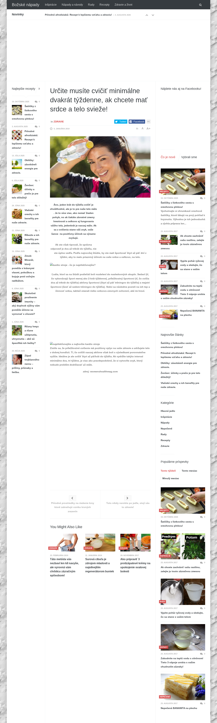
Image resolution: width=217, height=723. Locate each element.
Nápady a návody (72, 4)
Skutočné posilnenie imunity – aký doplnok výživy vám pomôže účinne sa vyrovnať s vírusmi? (26, 303)
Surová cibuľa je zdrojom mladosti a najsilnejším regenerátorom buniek (99, 565)
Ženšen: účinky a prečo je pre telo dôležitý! (25, 191)
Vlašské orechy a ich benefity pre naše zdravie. (25, 216)
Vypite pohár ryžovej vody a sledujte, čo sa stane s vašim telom (182, 267)
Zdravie (59, 121)
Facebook (139, 121)
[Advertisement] (108, 45)
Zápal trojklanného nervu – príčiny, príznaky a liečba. (25, 364)
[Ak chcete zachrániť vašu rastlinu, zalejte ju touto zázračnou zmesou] (183, 546)
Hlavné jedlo (168, 411)
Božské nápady (25, 4)
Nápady (165, 422)
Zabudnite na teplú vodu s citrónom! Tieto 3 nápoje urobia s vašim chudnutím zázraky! (183, 292)
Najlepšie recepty (23, 88)
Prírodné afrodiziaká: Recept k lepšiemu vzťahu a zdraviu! (25, 139)
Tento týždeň (168, 470)
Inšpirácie (51, 4)
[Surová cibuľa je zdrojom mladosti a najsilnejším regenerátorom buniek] (100, 542)
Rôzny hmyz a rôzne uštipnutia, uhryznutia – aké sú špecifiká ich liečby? (25, 334)
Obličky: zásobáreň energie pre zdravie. (68, 14)
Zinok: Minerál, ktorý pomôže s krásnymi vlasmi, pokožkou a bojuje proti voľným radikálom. (23, 268)
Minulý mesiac (170, 478)
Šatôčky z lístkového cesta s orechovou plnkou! (177, 204)
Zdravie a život (123, 4)
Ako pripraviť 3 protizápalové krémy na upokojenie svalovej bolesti (135, 565)
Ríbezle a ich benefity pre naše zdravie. (32, 239)
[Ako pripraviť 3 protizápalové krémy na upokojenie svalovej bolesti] (135, 542)
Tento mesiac (189, 470)
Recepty (105, 4)
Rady (91, 4)
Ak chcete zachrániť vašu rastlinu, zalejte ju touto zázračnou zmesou (182, 242)
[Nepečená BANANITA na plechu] (183, 687)
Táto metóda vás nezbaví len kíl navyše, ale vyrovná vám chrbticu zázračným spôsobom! (64, 567)
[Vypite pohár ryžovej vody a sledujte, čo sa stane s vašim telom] (169, 265)
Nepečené (166, 428)
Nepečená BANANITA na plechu (192, 312)
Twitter (122, 121)
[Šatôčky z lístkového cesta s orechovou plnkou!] (183, 181)
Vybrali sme (189, 157)
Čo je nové (168, 157)
